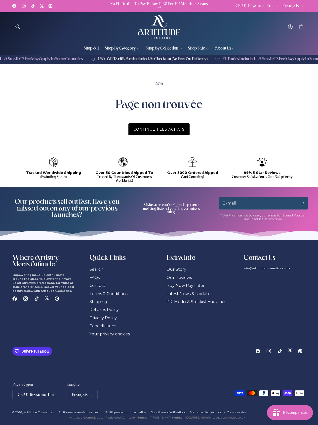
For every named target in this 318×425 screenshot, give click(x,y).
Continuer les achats (159, 129)
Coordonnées (236, 412)
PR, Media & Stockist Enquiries (196, 301)
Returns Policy (104, 309)
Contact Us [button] (259, 258)
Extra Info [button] (181, 258)
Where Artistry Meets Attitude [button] (35, 261)
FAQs (94, 277)
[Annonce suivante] (215, 5)
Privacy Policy (103, 318)
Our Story (176, 269)
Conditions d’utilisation (168, 412)
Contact (97, 285)
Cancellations (102, 325)
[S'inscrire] (302, 203)
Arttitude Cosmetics (38, 412)
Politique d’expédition (206, 412)
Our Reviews (179, 277)
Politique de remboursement (79, 412)
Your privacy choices (109, 334)
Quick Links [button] (107, 258)
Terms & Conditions (108, 293)
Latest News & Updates (189, 293)
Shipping (98, 301)
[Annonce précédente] (102, 5)
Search (96, 269)
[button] (17, 26)
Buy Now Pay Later (185, 285)
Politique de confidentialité (125, 412)
